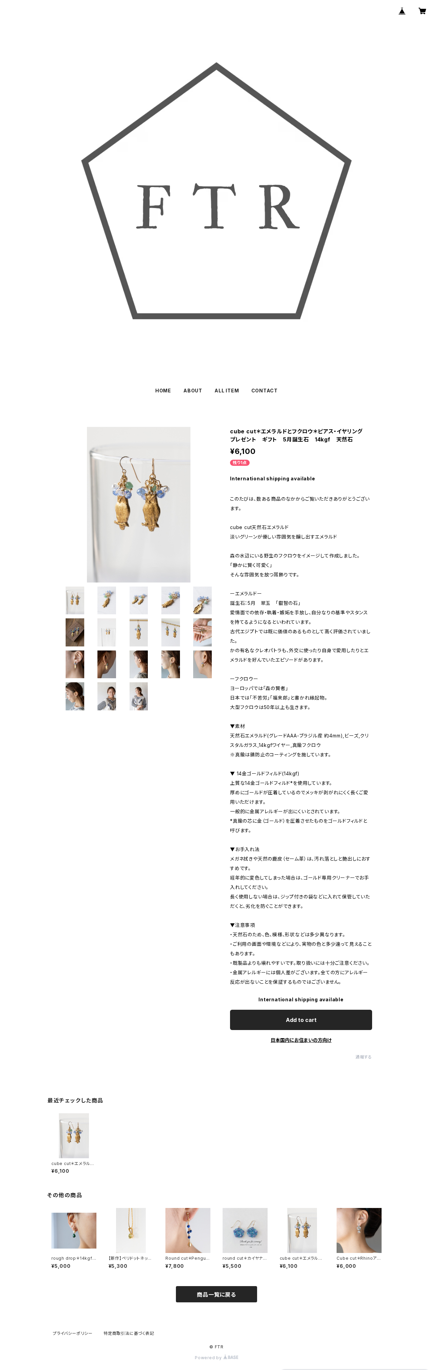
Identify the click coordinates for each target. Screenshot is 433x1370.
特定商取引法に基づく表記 (129, 1333)
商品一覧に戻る (216, 1294)
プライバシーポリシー (73, 1333)
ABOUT (192, 390)
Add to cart (301, 1020)
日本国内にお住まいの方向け (301, 1040)
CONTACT (264, 390)
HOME (163, 390)
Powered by (209, 1357)
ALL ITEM (226, 390)
